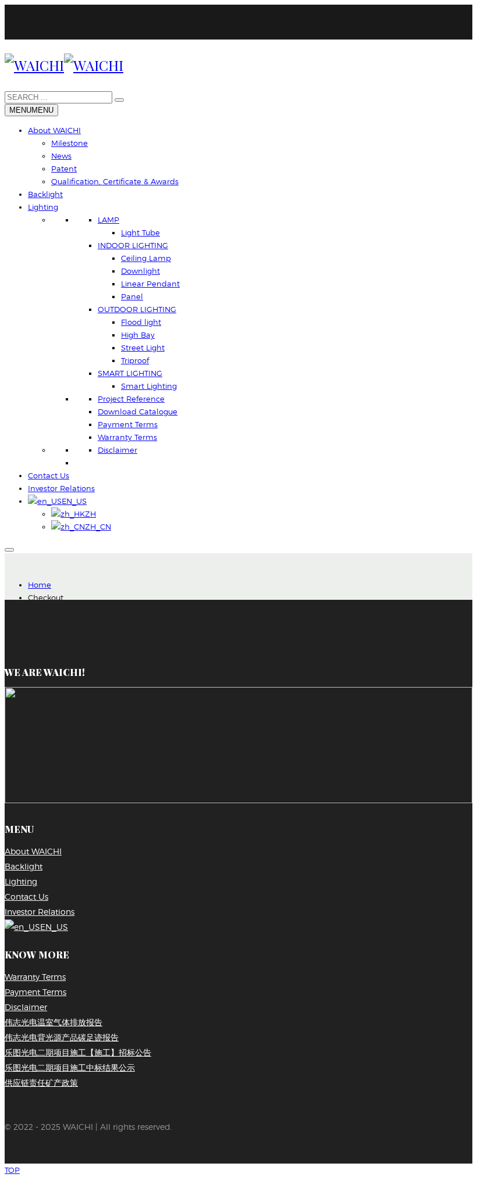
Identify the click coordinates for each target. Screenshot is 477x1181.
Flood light (141, 322)
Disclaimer (117, 449)
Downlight (140, 270)
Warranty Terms (127, 437)
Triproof (135, 360)
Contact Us (48, 475)
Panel (132, 296)
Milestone (69, 143)
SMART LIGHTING (130, 373)
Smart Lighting (149, 386)
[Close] (9, 550)
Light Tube (140, 232)
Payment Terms (128, 424)
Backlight (45, 194)
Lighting (43, 207)
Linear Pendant (150, 283)
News (61, 155)
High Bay (138, 334)
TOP (12, 1170)
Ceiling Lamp (146, 258)
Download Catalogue (137, 411)
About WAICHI (54, 130)
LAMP (108, 219)
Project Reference (131, 398)
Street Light (143, 347)
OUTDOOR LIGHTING (137, 309)
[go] (119, 100)
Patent (64, 168)
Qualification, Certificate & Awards (115, 181)
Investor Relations (61, 488)
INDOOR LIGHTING (133, 245)
